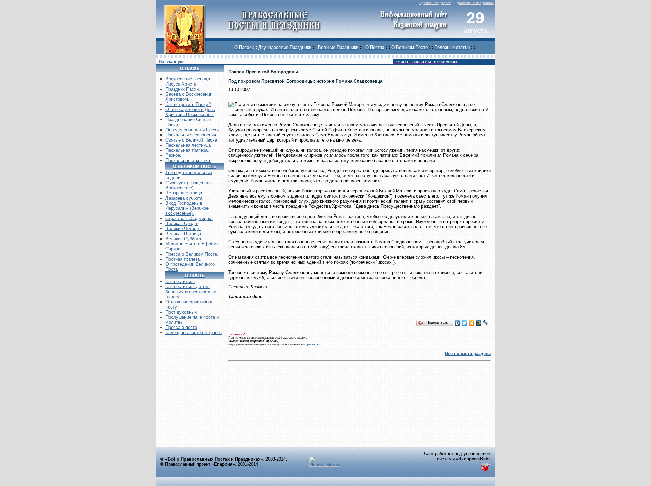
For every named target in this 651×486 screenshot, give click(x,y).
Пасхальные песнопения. (191, 134)
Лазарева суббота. (184, 198)
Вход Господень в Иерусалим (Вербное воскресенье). (187, 208)
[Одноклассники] (471, 323)
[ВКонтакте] (457, 323)
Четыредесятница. (184, 192)
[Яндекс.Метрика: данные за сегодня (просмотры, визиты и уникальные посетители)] (324, 461)
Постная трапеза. (183, 259)
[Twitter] (464, 323)
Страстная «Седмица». (189, 218)
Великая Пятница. (183, 233)
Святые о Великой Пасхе (191, 140)
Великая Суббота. (183, 238)
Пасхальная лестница (188, 145)
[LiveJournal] (486, 323)
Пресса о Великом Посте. (191, 254)
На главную (171, 61)
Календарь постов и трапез (193, 332)
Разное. (173, 155)
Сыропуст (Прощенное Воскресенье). (188, 185)
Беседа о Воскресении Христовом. (188, 97)
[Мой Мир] (478, 323)
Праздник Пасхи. (182, 89)
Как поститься (180, 281)
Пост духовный (181, 312)
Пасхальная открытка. (188, 160)
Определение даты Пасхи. (192, 129)
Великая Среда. (181, 223)
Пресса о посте (181, 327)
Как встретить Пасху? (188, 104)
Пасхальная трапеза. (187, 150)
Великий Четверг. (183, 228)
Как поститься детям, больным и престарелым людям (190, 291)
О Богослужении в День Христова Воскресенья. (190, 112)
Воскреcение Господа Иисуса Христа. (187, 81)
